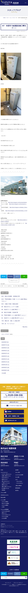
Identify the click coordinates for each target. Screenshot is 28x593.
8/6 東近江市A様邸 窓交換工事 (9, 312)
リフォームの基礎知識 (4, 509)
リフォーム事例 (3, 492)
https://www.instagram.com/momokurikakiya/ (17, 202)
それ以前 (3, 373)
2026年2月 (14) (5, 359)
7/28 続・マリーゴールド (8, 323)
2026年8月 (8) (4, 342)
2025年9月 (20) (5, 367)
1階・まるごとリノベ (5, 481)
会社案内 (16, 469)
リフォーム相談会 (5, 501)
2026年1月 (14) (5, 362)
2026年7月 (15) (5, 345)
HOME (2, 469)
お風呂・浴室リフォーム (6, 475)
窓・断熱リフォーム (5, 488)
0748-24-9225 (6, 450)
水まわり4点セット (5, 477)
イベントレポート (20, 483)
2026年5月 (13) (5, 350)
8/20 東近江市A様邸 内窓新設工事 (10, 296)
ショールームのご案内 (19, 474)
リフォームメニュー (4, 472)
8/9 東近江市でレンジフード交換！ (10, 306)
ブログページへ (14, 280)
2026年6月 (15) (5, 347)
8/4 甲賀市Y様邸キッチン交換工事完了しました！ (14, 315)
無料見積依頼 (17, 487)
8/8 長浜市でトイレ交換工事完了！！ (10, 309)
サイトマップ (8, 582)
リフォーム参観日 (5, 505)
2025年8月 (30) (5, 370)
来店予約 (16, 490)
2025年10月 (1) (5, 364)
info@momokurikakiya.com (9, 452)
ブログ (16, 479)
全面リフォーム (4, 479)
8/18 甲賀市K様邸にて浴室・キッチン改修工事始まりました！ (14, 300)
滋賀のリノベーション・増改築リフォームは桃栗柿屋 (12, 584)
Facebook (11, 276)
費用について (4, 512)
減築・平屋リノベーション (6, 486)
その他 (3, 506)
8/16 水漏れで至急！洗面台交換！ (10, 304)
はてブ (17, 276)
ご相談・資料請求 (18, 485)
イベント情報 (3, 499)
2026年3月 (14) (5, 356)
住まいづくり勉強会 (5, 503)
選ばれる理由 (3, 497)
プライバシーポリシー (18, 582)
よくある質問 (4, 518)
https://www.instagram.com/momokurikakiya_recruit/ (16, 210)
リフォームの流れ (5, 516)
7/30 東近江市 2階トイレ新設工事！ (11, 320)
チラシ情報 (17, 477)
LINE (24, 276)
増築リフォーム (4, 484)
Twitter (4, 276)
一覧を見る (24, 326)
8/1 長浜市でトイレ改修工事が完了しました (12, 318)
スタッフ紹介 (17, 472)
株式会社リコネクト (16, 585)
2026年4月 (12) (5, 353)
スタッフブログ (5, 334)
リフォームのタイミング (6, 514)
